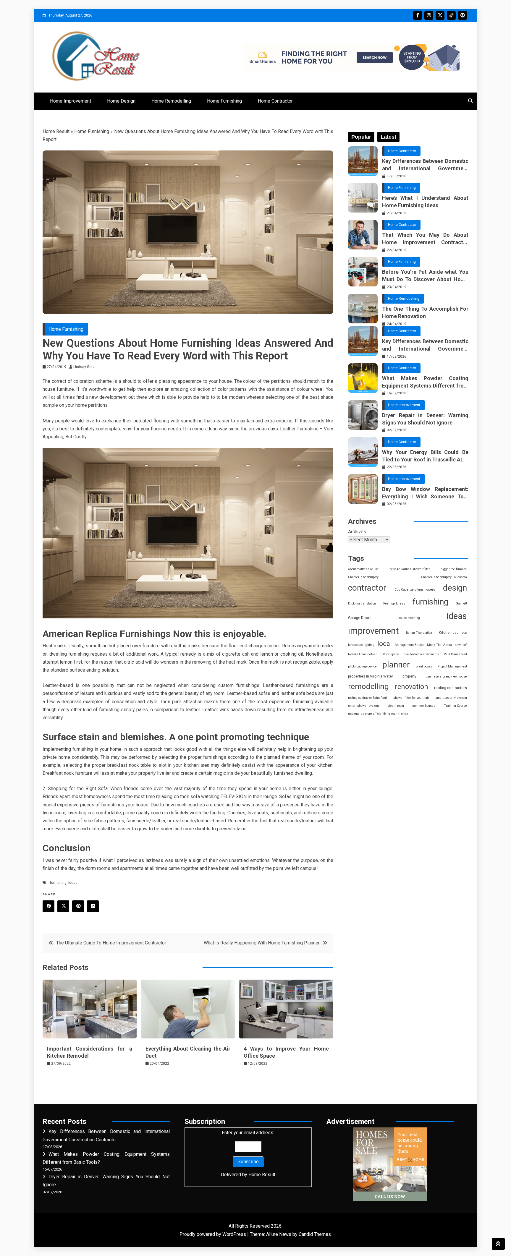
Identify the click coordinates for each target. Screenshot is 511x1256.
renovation (411, 687)
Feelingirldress (394, 603)
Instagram (428, 15)
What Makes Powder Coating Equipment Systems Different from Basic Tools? (425, 382)
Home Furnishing (224, 101)
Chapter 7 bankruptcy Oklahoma (444, 577)
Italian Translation (419, 633)
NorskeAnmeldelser (362, 654)
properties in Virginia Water (370, 676)
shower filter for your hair (411, 698)
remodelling (368, 686)
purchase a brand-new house (446, 676)
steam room (395, 706)
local (384, 644)
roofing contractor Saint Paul (367, 698)
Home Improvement (70, 101)
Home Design (121, 101)
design (455, 588)
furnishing (58, 883)
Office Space (390, 654)
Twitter (440, 15)
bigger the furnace (454, 569)
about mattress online (363, 569)
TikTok (451, 15)
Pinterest (462, 15)
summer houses (423, 706)
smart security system (451, 698)
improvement (373, 631)
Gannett (461, 603)
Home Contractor (275, 101)
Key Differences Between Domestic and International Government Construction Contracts (425, 165)
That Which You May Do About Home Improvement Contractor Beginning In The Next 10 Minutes (425, 239)
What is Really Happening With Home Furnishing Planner (262, 943)
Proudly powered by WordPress (213, 1234)
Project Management (452, 666)
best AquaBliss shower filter (409, 569)
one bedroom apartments (421, 654)
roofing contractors (450, 687)
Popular (361, 137)
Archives (357, 531)
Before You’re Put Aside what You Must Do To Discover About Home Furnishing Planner (425, 276)
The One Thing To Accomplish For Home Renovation (425, 312)
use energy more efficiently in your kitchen (378, 714)
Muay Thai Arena (439, 645)
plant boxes (424, 666)
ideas (72, 883)
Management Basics (409, 645)
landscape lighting (361, 645)
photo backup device (362, 666)
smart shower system (363, 706)
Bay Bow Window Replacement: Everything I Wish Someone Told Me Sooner (425, 493)
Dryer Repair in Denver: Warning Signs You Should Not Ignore (425, 419)
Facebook (417, 15)
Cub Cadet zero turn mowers (414, 589)
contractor (367, 588)
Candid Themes (315, 1234)
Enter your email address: (248, 1153)
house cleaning (409, 618)
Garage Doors (359, 617)
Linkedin (93, 906)
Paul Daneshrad (455, 654)
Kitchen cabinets (453, 632)
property (409, 676)
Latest (388, 137)
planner (396, 665)
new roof (461, 645)
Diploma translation (362, 603)
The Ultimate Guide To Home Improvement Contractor (111, 943)
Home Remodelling (171, 101)
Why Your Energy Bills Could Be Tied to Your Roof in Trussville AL (425, 456)
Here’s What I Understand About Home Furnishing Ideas (425, 201)
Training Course (455, 706)
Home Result (56, 131)
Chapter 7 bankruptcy (363, 577)
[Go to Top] (498, 1244)
